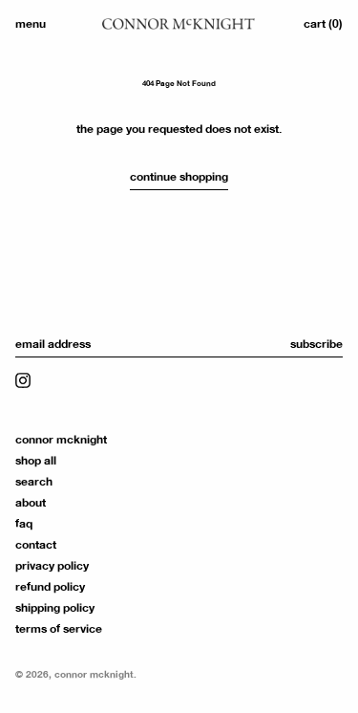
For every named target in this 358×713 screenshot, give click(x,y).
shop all (35, 460)
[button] (323, 24)
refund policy (50, 586)
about (30, 502)
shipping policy (55, 607)
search (34, 481)
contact (35, 544)
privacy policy (52, 565)
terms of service (58, 628)
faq (23, 523)
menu (30, 23)
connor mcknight (61, 439)
